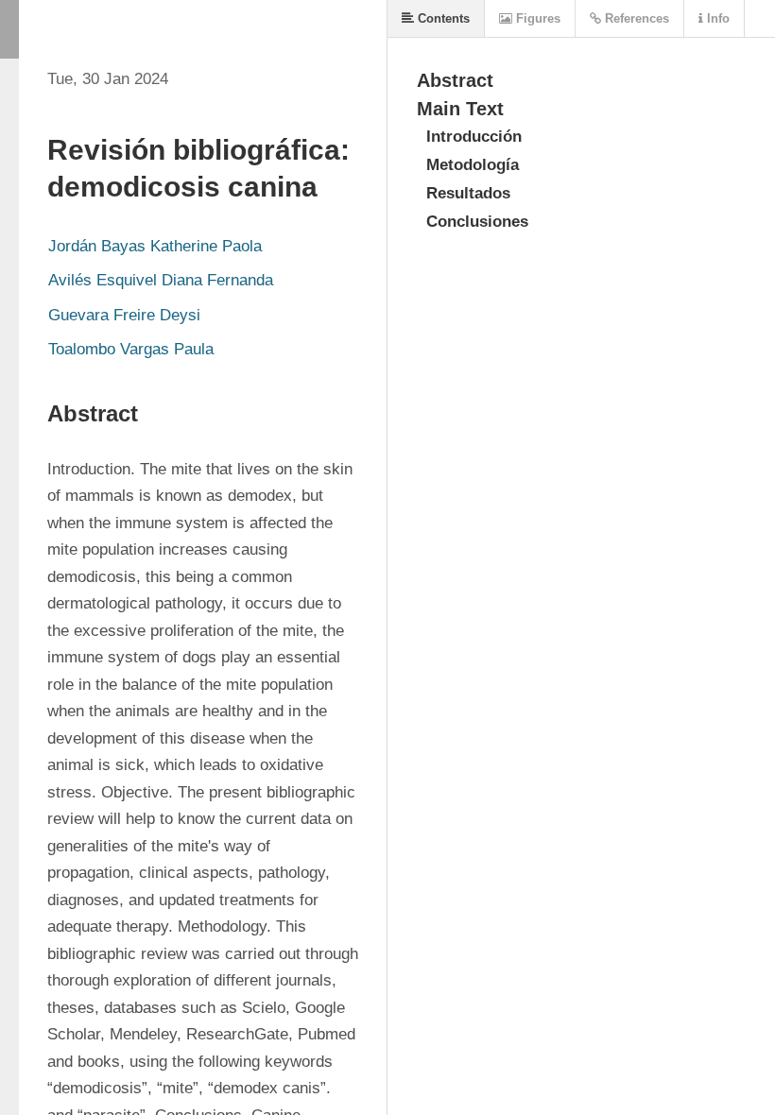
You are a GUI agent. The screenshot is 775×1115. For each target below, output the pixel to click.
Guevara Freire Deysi (124, 315)
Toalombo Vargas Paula (131, 349)
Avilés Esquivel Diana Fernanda (160, 280)
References (635, 18)
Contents (442, 18)
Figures (536, 18)
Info (716, 18)
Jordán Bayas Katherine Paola (155, 246)
